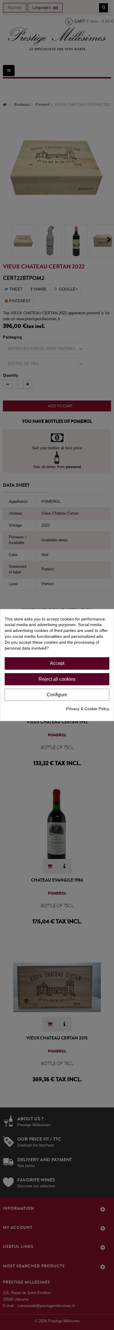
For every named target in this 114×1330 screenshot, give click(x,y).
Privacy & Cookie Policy (87, 708)
